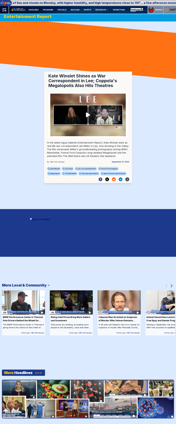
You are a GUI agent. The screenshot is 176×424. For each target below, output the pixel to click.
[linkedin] (120, 179)
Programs (48, 10)
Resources (100, 10)
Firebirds (158, 10)
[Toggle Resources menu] (108, 10)
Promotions (119, 10)
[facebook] (100, 179)
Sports (87, 10)
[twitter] (107, 179)
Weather (75, 10)
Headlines (33, 10)
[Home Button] (19, 10)
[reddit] (114, 179)
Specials (62, 10)
